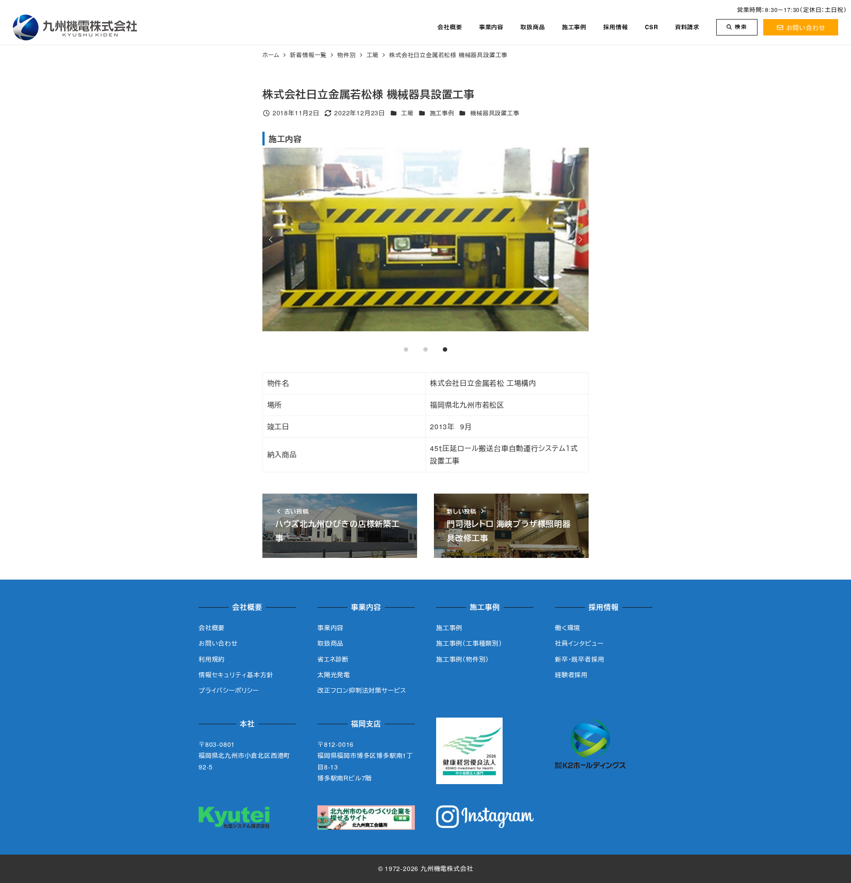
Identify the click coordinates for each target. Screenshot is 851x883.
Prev (272, 239)
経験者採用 (571, 674)
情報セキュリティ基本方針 (236, 674)
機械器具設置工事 (494, 113)
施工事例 (442, 113)
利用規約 (212, 659)
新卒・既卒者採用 (579, 659)
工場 (407, 113)
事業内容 (330, 627)
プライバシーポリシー (229, 690)
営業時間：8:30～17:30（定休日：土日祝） (792, 9)
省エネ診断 (333, 659)
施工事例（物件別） (462, 659)
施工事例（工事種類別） (469, 643)
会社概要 (212, 627)
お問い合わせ (806, 27)
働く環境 (567, 627)
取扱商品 (330, 643)
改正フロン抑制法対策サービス (361, 690)
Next (579, 239)
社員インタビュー (579, 643)
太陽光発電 (333, 674)
